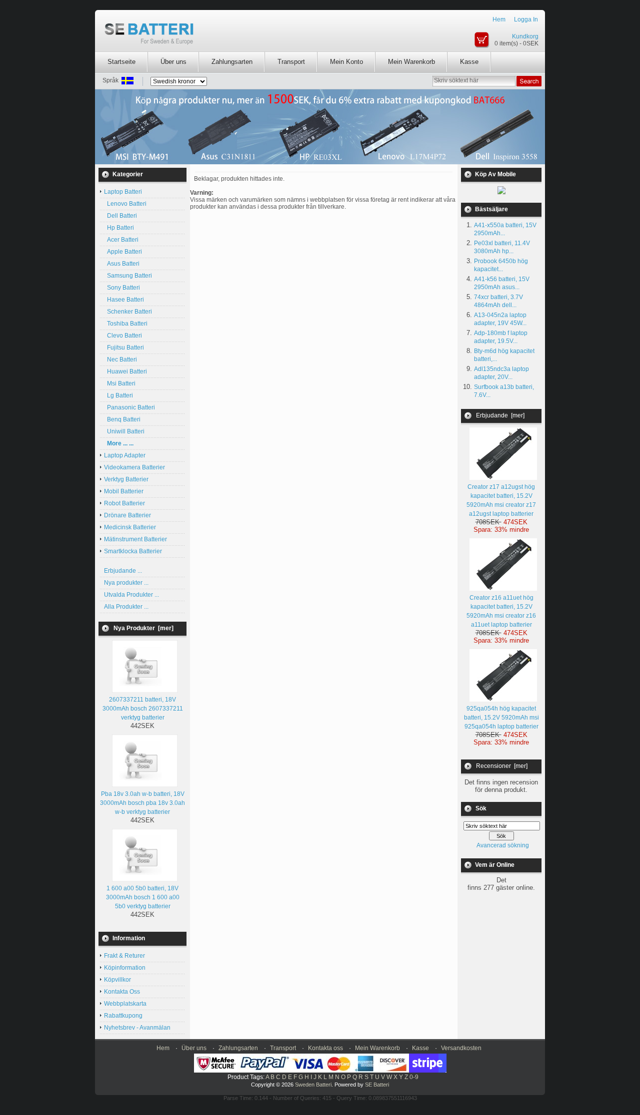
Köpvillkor (117, 979)
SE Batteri (377, 1085)
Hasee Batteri (124, 299)
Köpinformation (125, 967)
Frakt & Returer (124, 955)
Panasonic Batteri (129, 407)
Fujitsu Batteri (124, 347)
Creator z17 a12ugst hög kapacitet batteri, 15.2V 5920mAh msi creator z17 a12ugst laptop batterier (501, 500)
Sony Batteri (122, 287)
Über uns (173, 61)
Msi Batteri (120, 383)
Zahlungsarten (232, 61)
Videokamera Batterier (134, 467)
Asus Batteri (122, 263)
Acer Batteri (121, 239)
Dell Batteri (120, 215)
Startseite (122, 61)
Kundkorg (525, 36)
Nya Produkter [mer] (144, 628)
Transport (291, 61)
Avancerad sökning (502, 845)
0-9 (414, 1077)
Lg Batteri (118, 395)
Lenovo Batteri (125, 203)
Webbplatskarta (125, 1003)
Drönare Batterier (127, 515)
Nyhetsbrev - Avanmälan (137, 1027)
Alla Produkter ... (126, 606)
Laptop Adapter (125, 455)
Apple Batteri (123, 251)
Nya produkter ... (126, 582)
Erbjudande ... (123, 570)
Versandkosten (461, 1048)
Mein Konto (346, 61)
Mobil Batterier (124, 491)
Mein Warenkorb (411, 61)
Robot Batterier (124, 503)
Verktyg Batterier (126, 479)
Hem (499, 19)
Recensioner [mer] (502, 765)
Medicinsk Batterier (130, 527)
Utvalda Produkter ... (131, 594)
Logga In (526, 19)
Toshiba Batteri (126, 323)
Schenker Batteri (128, 311)
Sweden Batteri (313, 1085)
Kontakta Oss (122, 991)
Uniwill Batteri (124, 431)
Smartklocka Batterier (133, 551)
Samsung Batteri (128, 275)
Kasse (469, 61)
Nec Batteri (120, 359)
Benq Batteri (122, 419)
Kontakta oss (325, 1048)
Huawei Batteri (125, 371)
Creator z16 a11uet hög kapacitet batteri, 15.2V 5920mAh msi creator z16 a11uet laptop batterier (501, 611)
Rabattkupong (123, 1015)
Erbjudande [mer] (500, 415)
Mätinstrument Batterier (135, 539)
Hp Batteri (119, 227)
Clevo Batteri (123, 335)
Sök (481, 808)
